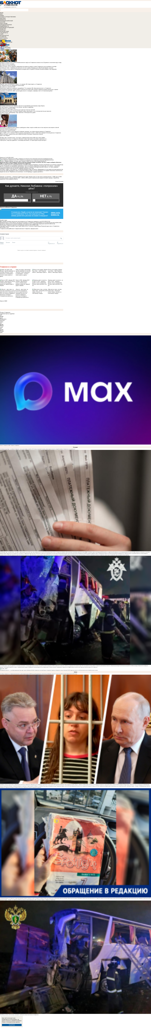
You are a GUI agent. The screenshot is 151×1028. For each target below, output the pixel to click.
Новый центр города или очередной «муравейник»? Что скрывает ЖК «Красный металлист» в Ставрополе (25, 88)
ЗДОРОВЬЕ (3, 18)
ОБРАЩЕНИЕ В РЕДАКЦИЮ (7, 27)
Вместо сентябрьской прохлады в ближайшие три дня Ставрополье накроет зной (51, 786)
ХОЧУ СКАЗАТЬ (4, 38)
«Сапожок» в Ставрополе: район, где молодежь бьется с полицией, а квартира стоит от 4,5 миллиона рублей (26, 90)
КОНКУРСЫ (3, 19)
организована (16, 167)
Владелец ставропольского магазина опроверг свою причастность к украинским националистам (23, 223)
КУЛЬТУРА (2, 22)
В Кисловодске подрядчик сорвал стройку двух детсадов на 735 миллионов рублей (101, 553)
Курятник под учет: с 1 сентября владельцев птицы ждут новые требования (16, 670)
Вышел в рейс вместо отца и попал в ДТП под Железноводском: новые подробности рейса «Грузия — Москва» (61, 784)
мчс (37, 228)
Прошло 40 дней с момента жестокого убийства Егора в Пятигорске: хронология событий (21, 134)
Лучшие (8, 242)
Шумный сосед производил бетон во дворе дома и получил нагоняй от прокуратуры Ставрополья (48, 667)
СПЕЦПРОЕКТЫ (4, 32)
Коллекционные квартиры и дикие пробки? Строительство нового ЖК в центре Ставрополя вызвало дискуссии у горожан (29, 89)
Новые (2, 242)
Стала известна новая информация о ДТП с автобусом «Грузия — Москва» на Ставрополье (37, 899)
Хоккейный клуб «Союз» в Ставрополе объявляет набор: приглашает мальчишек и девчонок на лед (65, 552)
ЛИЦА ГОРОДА (3, 23)
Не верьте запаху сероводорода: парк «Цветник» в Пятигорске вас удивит (18, 112)
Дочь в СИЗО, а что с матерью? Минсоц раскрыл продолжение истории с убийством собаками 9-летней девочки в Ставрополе (30, 132)
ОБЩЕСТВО (3, 28)
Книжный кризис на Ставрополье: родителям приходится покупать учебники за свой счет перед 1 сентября (22, 898)
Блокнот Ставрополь (15, 228)
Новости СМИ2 (3, 301)
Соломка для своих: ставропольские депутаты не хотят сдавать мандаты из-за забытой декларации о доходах (26, 67)
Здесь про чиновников (5, 48)
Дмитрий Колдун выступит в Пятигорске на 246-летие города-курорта (38, 553)
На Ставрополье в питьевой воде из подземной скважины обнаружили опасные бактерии (50, 670)
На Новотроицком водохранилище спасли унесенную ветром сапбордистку (68, 553)
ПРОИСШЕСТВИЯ (4, 31)
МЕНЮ (1, 12)
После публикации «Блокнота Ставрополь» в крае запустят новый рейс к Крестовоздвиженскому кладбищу (108, 554)
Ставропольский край (5, 228)
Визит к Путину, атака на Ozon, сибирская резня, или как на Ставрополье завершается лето (20, 784)
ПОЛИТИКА (3, 30)
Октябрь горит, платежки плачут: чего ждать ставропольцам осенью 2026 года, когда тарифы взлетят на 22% (23, 552)
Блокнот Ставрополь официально (28, 228)
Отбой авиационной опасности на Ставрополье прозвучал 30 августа (82, 786)
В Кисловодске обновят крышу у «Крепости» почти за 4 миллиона (130, 784)
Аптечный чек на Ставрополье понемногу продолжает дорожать (29, 787)
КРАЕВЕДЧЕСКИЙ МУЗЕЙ (6, 20)
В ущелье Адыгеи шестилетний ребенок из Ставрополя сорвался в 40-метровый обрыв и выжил (97, 898)
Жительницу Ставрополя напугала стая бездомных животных (14, 225)
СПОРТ (1, 34)
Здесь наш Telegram (5, 135)
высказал (41, 164)
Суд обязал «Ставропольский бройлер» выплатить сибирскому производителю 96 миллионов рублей (110, 665)
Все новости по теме (5, 65)
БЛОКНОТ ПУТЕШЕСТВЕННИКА (8, 16)
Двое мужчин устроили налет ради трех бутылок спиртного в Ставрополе (83, 667)
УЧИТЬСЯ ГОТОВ (8, 42)
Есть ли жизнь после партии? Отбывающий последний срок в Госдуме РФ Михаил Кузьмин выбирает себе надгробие (28, 69)
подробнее (11, 313)
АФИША (2, 15)
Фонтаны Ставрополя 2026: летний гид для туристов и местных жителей (17, 109)
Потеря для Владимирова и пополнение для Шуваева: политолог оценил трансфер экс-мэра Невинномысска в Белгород (54, 673)
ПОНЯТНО (12, 1025)
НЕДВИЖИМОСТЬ (4, 26)
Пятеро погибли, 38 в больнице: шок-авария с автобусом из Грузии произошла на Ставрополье (20, 1014)
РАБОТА (9, 40)
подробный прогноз (4, 313)
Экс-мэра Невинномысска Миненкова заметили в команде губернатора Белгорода (61, 898)
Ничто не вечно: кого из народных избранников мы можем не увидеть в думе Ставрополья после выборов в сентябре (28, 66)
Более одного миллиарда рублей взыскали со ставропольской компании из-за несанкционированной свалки (111, 552)
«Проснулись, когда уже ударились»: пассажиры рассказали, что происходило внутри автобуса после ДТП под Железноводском (26, 665)
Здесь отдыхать (4, 92)
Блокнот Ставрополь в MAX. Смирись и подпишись (9, 445)
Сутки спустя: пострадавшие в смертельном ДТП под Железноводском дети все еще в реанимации (67, 554)
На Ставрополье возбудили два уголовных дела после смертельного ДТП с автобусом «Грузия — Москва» (118, 786)
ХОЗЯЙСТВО (3, 36)
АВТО (1, 14)
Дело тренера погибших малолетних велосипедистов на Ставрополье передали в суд (20, 221)
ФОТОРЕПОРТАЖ (4, 35)
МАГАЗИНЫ (7, 47)
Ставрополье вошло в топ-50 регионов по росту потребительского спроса (84, 670)
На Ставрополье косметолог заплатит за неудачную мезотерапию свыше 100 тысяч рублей (71, 665)
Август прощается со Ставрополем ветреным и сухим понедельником (15, 673)
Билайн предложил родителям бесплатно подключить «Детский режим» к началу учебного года (27, 554)
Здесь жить (3, 70)
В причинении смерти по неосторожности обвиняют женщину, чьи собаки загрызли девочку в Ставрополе (25, 131)
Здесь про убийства (5, 113)
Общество (2, 157)
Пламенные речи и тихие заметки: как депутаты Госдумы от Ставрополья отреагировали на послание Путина (26, 222)
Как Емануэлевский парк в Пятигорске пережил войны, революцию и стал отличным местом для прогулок (25, 111)
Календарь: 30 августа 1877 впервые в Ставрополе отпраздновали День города (99, 784)
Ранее (13, 242)
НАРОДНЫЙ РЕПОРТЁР (6, 24)
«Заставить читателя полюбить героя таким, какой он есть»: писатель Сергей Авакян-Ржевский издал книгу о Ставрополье (29, 226)
